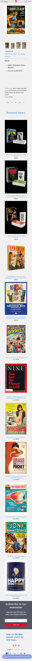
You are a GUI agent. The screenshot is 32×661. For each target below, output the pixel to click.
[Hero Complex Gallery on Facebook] (13, 645)
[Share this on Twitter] (7, 102)
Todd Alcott (9, 51)
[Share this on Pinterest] (15, 102)
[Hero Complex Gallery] (16, 1)
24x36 (17, 78)
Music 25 (12, 92)
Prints (18, 92)
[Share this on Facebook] (11, 102)
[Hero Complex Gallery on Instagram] (19, 645)
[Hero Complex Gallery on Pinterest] (16, 645)
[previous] (6, 22)
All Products (12, 90)
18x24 (7, 78)
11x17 (12, 78)
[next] (25, 22)
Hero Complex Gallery (18, 649)
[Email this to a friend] (23, 102)
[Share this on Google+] (19, 102)
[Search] (26, 1)
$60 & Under (17, 88)
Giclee (11, 97)
